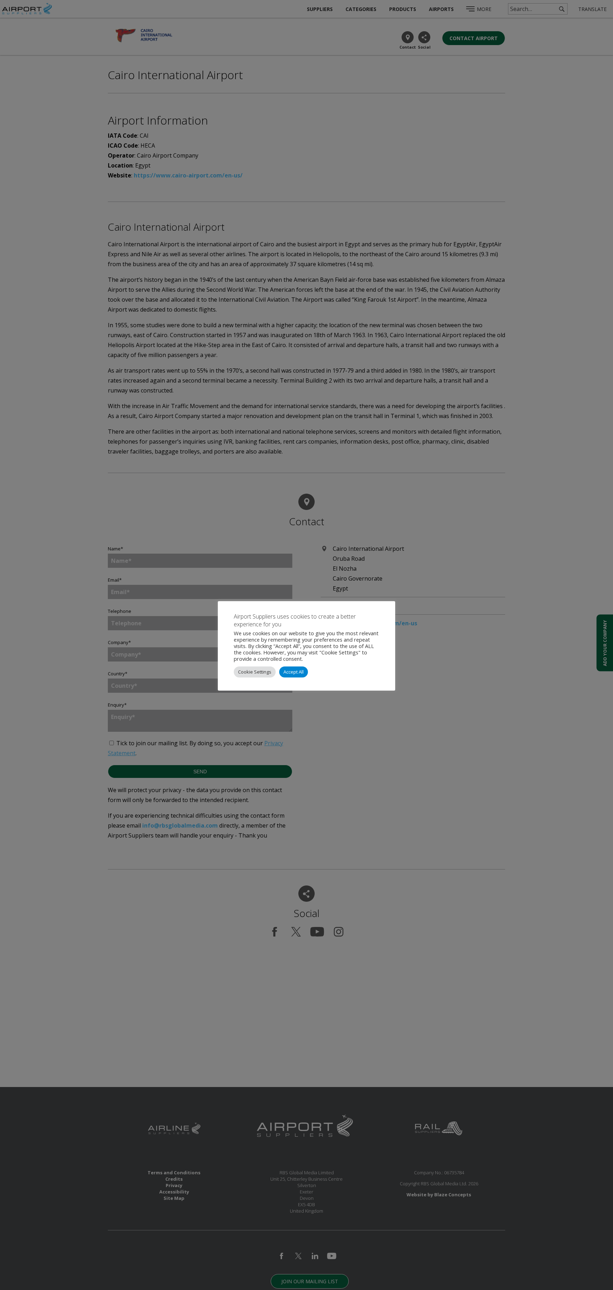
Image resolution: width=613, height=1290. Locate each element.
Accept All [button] (293, 672)
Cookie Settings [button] (254, 672)
